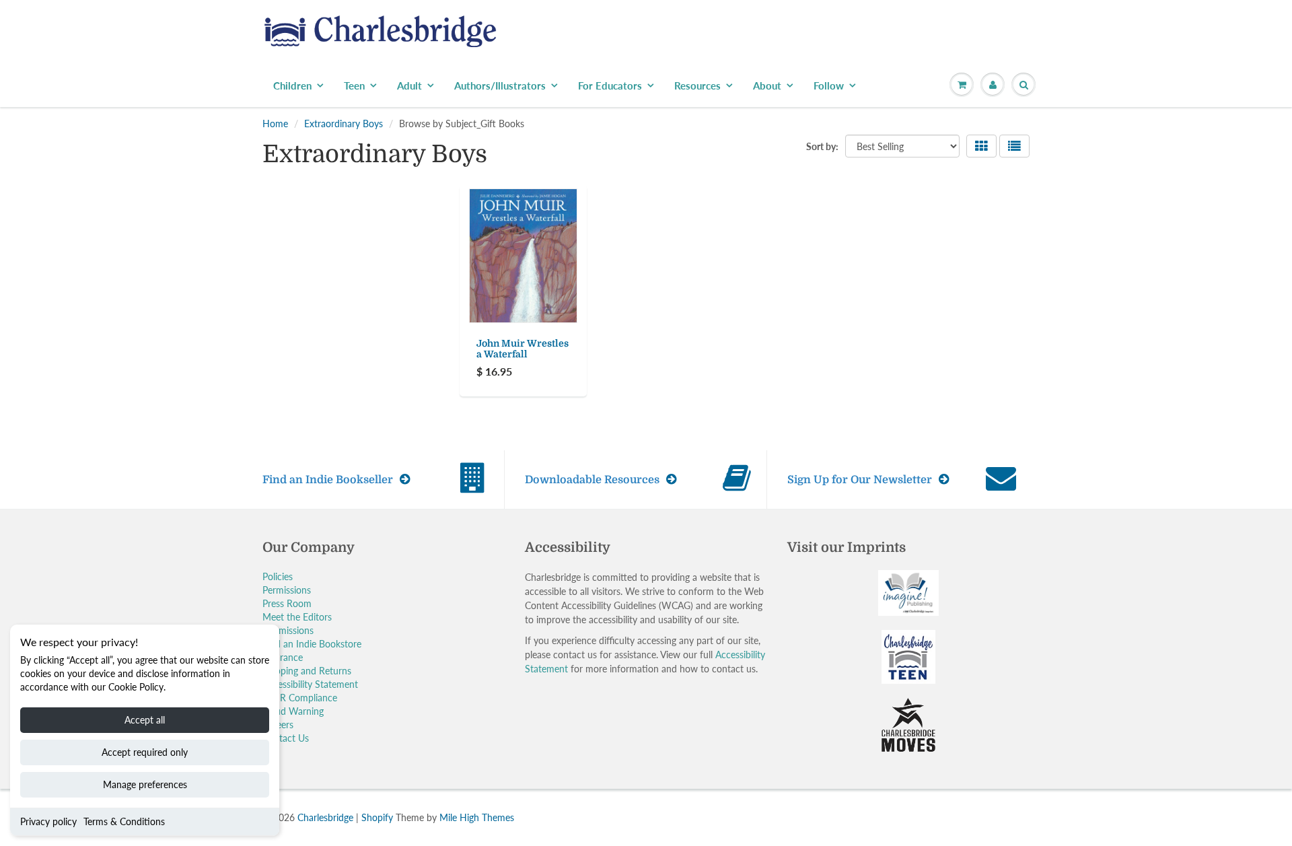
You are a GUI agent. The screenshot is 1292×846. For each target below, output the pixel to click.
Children (292, 85)
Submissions (288, 630)
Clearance (282, 657)
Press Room (287, 603)
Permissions (286, 590)
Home (275, 123)
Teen (354, 85)
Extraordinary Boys (343, 123)
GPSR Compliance (299, 697)
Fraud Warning (293, 711)
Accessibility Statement (310, 684)
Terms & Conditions (124, 821)
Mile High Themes (476, 817)
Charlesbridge (325, 817)
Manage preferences (145, 784)
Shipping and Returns (306, 670)
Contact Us (285, 738)
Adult (409, 85)
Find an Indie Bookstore (311, 643)
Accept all (144, 720)
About (767, 85)
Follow (829, 85)
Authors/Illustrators (500, 85)
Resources (697, 85)
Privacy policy (48, 821)
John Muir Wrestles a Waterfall (522, 348)
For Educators (610, 85)
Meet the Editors (297, 617)
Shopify (377, 817)
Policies (277, 576)
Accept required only (145, 752)
